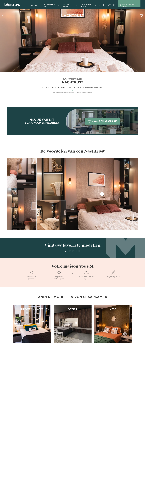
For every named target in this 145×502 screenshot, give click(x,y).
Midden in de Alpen (86, 5)
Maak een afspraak (104, 121)
